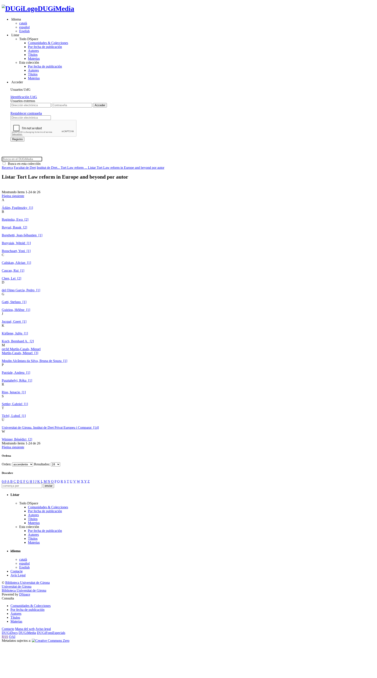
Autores (33, 51)
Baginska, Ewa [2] (15, 219)
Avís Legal (18, 575)
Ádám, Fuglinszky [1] (17, 208)
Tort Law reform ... (74, 167)
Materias (34, 58)
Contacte (16, 571)
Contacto (8, 629)
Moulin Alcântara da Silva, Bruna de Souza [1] (34, 361)
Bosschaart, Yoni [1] (16, 251)
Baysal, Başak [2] (14, 227)
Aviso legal (43, 629)
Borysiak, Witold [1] (16, 243)
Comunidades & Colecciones (48, 43)
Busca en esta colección (23, 164)
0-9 (4, 481)
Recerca (7, 167)
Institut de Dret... (49, 167)
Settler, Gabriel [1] (15, 404)
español (24, 27)
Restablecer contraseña (26, 113)
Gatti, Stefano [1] (14, 302)
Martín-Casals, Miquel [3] (20, 353)
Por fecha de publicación (45, 47)
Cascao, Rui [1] (13, 270)
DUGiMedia (56, 8)
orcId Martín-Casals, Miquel (21, 349)
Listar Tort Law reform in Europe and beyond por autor (126, 167)
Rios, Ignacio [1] (14, 392)
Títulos (33, 54)
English (24, 31)
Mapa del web (25, 629)
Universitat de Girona (16, 586)
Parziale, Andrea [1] (16, 372)
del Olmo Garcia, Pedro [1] (21, 290)
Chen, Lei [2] (11, 278)
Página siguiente (13, 196)
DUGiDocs (10, 633)
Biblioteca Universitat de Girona (27, 582)
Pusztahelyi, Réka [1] (17, 380)
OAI (12, 637)
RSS (5, 637)
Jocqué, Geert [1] (14, 321)
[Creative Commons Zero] (50, 640)
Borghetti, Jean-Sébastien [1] (22, 235)
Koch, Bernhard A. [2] (18, 341)
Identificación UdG (23, 97)
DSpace (24, 594)
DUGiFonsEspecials (51, 633)
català (23, 23)
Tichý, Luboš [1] (14, 416)
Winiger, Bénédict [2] (17, 439)
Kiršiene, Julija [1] (15, 333)
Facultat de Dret (25, 167)
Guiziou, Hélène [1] (16, 310)
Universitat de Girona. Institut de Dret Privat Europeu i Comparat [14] (50, 427)
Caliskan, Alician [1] (16, 263)
